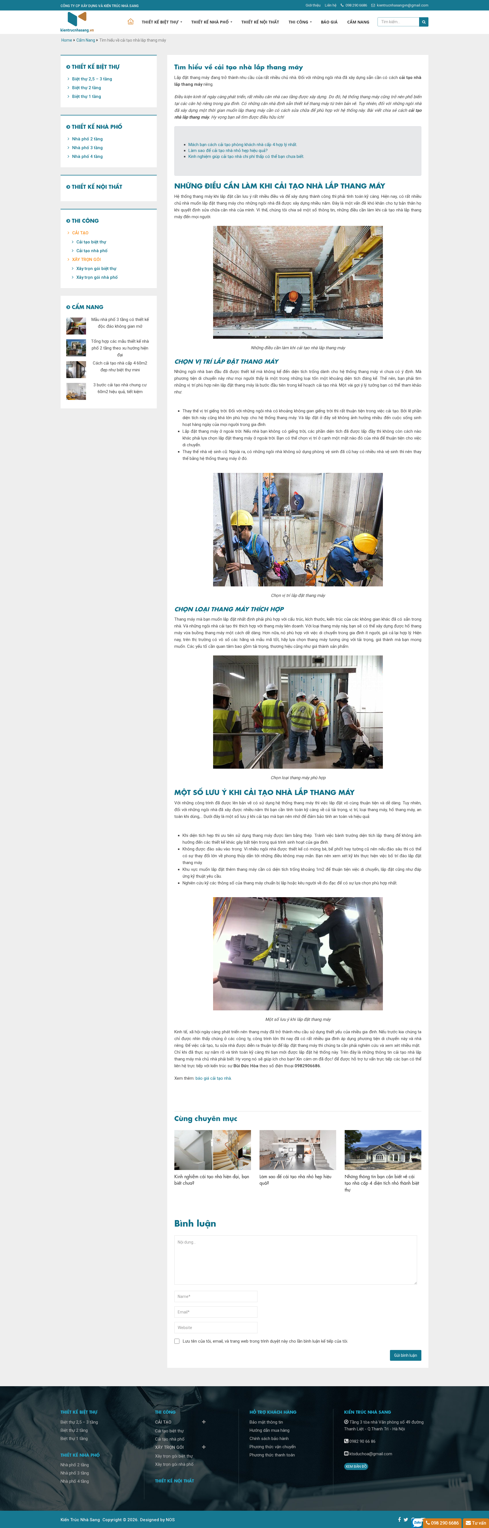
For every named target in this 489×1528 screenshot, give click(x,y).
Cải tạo (80, 232)
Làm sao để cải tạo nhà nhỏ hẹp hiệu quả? (228, 150)
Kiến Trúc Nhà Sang (80, 1519)
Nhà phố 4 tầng (87, 156)
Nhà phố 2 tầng (87, 139)
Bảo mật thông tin (266, 1422)
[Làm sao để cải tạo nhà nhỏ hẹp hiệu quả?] (297, 1150)
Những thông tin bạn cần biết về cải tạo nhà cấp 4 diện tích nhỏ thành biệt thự (382, 1182)
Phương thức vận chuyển (273, 1446)
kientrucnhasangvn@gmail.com (402, 5)
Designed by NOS (157, 1519)
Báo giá (329, 22)
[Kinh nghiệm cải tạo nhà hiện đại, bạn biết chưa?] (212, 1150)
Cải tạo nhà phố (92, 250)
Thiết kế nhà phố (210, 22)
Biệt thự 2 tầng (86, 87)
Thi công (298, 22)
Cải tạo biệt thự (91, 242)
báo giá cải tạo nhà (213, 1078)
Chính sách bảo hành (269, 1438)
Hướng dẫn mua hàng (269, 1430)
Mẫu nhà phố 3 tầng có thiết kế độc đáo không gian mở (120, 323)
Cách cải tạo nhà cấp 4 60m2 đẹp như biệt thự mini (120, 366)
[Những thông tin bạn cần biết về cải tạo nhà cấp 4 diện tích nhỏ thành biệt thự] (383, 1150)
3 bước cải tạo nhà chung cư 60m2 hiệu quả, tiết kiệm (120, 388)
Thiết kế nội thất (260, 22)
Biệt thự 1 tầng (86, 96)
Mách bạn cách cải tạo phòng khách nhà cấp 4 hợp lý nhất (242, 144)
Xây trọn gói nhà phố (97, 277)
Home (66, 40)
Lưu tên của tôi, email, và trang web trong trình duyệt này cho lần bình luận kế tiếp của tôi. (265, 1341)
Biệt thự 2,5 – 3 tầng (92, 79)
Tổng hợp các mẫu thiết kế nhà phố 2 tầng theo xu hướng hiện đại (120, 348)
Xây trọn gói (86, 259)
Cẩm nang (358, 22)
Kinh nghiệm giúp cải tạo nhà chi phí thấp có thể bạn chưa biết (245, 156)
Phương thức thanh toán (272, 1455)
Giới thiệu (313, 5)
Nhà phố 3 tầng (87, 147)
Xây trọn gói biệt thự (96, 268)
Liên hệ (330, 5)
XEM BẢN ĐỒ (356, 1466)
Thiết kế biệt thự (160, 22)
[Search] (423, 22)
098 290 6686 (356, 5)
